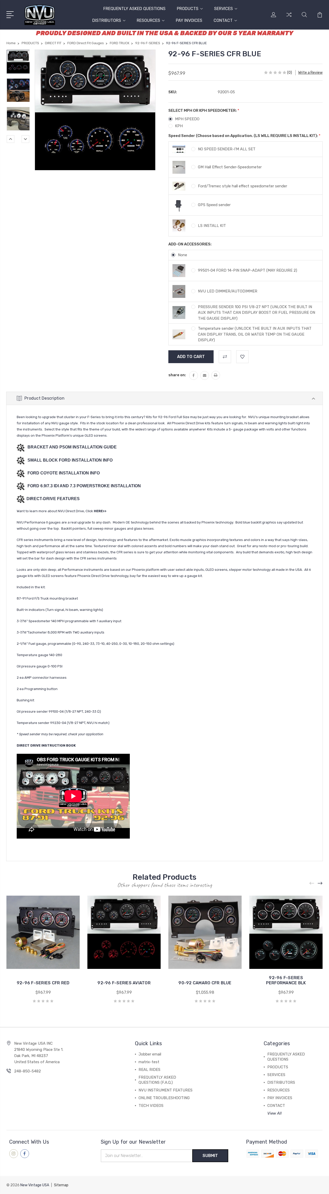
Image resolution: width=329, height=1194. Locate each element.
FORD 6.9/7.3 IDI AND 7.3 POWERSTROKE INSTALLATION (84, 486)
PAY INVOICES (189, 20)
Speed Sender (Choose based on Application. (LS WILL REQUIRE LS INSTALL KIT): (244, 135)
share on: (177, 375)
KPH (179, 126)
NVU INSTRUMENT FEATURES (166, 1090)
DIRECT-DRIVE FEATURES (52, 499)
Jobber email (150, 1054)
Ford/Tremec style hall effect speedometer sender (242, 186)
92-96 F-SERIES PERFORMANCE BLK (286, 980)
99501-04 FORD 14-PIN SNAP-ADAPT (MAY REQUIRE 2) (247, 270)
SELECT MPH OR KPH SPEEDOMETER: (203, 110)
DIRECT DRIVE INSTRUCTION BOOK (46, 745)
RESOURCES (148, 20)
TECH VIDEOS (151, 1105)
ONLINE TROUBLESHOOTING (164, 1098)
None (182, 255)
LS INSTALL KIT (212, 225)
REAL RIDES (149, 1069)
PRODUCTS (187, 8)
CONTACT (223, 20)
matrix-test (149, 1062)
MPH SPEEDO (187, 119)
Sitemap (61, 1185)
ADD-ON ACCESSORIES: (190, 244)
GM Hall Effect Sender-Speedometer (230, 167)
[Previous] (10, 139)
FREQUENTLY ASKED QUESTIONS (134, 8)
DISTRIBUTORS (106, 20)
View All (274, 1113)
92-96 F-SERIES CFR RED (43, 982)
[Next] (25, 139)
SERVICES (223, 8)
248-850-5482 (27, 1071)
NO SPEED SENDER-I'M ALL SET (226, 149)
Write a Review (310, 72)
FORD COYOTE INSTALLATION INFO (64, 473)
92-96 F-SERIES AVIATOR (124, 982)
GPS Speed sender (214, 205)
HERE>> (100, 511)
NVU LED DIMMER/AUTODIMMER (227, 291)
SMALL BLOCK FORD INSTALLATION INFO (70, 460)
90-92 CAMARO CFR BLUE (204, 982)
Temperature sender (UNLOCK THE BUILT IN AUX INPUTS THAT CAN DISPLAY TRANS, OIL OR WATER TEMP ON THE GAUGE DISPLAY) (255, 334)
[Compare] (289, 18)
